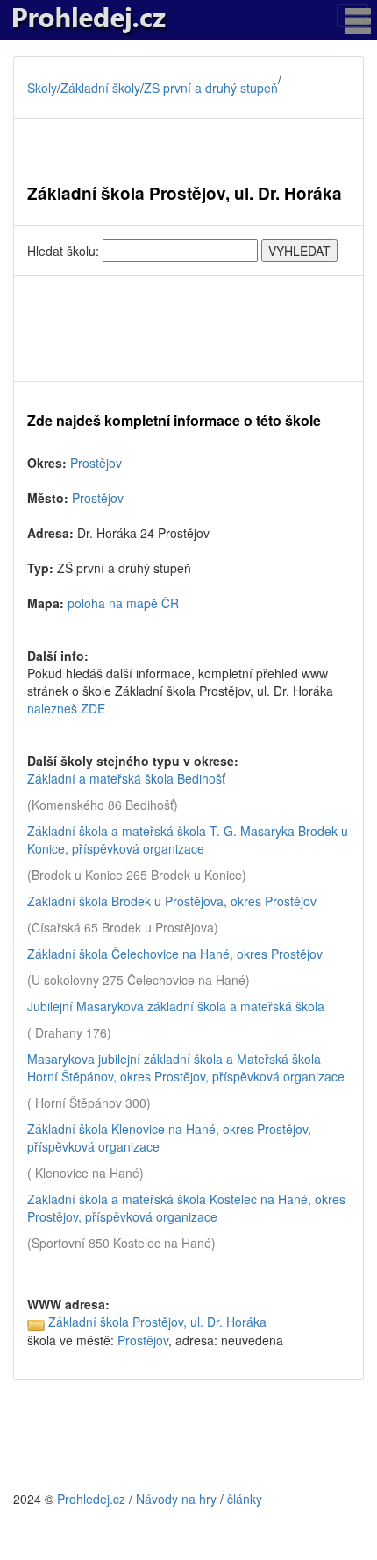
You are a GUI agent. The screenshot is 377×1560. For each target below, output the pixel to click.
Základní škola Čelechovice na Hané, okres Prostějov (175, 953)
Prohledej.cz (91, 1498)
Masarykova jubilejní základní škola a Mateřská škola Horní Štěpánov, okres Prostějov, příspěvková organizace (186, 1067)
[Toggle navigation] (352, 15)
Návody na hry (176, 1498)
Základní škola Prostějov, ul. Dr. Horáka (157, 1321)
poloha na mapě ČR (123, 603)
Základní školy (100, 87)
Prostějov (96, 463)
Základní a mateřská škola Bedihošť (126, 778)
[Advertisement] (188, 328)
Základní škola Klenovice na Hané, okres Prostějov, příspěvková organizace (169, 1137)
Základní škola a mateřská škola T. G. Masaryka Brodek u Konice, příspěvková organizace (187, 839)
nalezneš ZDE (66, 708)
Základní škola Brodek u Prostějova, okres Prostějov (172, 901)
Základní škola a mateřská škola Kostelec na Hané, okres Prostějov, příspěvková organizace (186, 1207)
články (244, 1498)
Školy (42, 87)
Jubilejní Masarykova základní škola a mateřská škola (175, 1006)
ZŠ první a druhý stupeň (211, 87)
